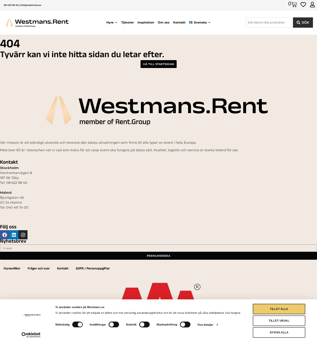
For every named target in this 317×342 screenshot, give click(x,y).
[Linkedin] (13, 234)
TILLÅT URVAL (279, 320)
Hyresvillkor (12, 269)
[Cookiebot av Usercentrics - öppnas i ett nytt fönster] (31, 335)
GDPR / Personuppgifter (93, 269)
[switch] (114, 324)
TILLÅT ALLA (279, 308)
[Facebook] (4, 234)
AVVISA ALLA (279, 332)
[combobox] (269, 22)
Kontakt (179, 22)
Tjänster (127, 22)
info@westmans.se (30, 5)
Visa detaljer (205, 324)
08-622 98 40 (11, 5)
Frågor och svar (39, 269)
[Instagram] (23, 234)
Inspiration (146, 22)
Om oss (164, 22)
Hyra (110, 22)
